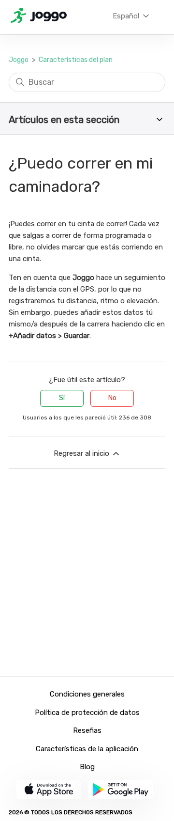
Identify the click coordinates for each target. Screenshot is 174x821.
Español (127, 16)
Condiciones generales (87, 694)
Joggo (19, 60)
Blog (87, 766)
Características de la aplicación (87, 748)
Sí (62, 398)
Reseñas (87, 730)
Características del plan (76, 60)
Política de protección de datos (87, 712)
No (112, 398)
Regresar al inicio (82, 453)
